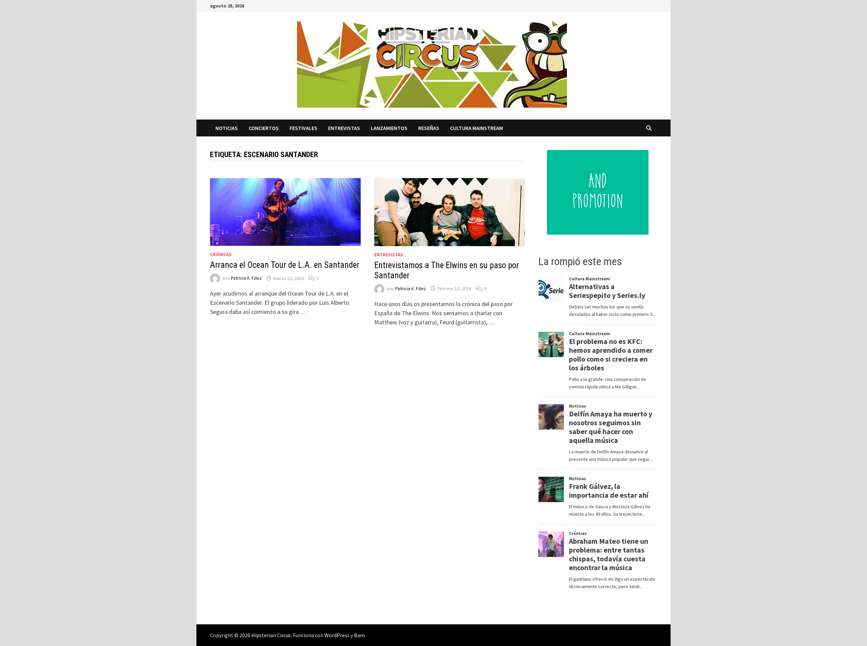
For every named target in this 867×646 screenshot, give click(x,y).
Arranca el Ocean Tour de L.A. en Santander (284, 265)
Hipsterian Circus (271, 635)
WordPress (337, 635)
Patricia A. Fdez (246, 278)
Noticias (226, 128)
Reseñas (428, 128)
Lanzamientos (389, 128)
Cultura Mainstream (476, 128)
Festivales (303, 128)
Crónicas (221, 254)
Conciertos (264, 128)
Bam (359, 635)
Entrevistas (344, 128)
